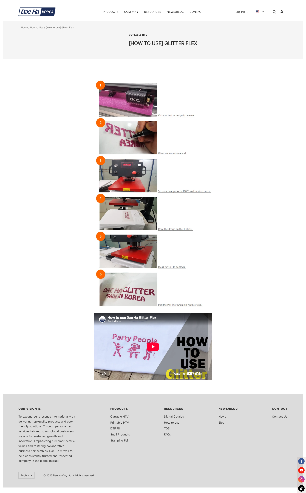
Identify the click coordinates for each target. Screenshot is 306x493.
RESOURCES (152, 11)
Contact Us (279, 416)
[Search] (274, 11)
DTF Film (116, 428)
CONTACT (196, 11)
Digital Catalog (174, 416)
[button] (260, 12)
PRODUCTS (110, 11)
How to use (171, 422)
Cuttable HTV (119, 416)
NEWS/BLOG (175, 11)
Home (24, 27)
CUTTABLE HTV (138, 35)
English (240, 11)
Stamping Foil (119, 440)
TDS (167, 428)
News (222, 416)
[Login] (281, 11)
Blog (222, 422)
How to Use (36, 27)
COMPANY (131, 11)
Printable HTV (119, 422)
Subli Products (120, 434)
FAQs (167, 434)
